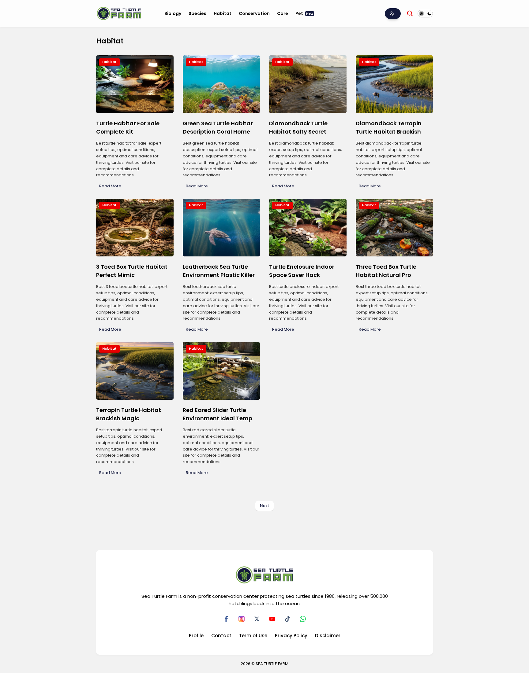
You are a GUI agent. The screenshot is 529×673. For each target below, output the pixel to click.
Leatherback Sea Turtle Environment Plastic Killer (219, 271)
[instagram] (241, 619)
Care (282, 13)
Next (264, 506)
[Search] (410, 13)
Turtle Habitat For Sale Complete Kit (127, 127)
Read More (110, 186)
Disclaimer (327, 635)
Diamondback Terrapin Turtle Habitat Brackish (389, 127)
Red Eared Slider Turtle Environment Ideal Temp (217, 414)
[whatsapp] (303, 619)
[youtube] (272, 619)
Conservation (254, 13)
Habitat (222, 13)
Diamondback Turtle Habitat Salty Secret (298, 127)
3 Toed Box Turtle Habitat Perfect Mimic (131, 271)
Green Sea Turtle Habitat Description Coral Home (218, 127)
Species (197, 13)
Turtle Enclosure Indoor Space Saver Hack (301, 271)
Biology (172, 13)
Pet (304, 13)
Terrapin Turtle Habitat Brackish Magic (128, 414)
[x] (257, 619)
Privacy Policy (291, 635)
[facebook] (226, 619)
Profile (196, 635)
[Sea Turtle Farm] (119, 13)
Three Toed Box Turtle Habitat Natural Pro (386, 271)
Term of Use (253, 635)
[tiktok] (287, 619)
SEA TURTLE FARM (272, 664)
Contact (221, 635)
